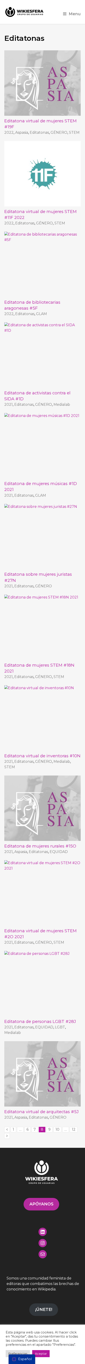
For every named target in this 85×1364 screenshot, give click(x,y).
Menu (75, 13)
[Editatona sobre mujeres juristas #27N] (42, 536)
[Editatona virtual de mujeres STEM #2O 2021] (42, 893)
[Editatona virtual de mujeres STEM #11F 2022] (42, 173)
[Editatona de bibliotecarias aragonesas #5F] (42, 264)
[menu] (22, 1359)
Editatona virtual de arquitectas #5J (41, 1111)
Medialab (61, 404)
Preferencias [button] (17, 1353)
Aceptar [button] (41, 1353)
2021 (8, 404)
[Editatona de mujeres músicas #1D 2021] (42, 445)
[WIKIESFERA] (24, 12)
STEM (74, 132)
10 (57, 1129)
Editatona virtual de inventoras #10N (42, 755)
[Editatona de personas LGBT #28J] (42, 983)
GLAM (41, 314)
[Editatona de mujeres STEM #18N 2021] (42, 627)
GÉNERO (59, 132)
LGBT (60, 1027)
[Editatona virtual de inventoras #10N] (42, 718)
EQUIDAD (59, 852)
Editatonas (39, 132)
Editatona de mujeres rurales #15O (40, 846)
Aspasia (21, 132)
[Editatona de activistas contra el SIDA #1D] (42, 355)
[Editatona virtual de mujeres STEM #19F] (42, 83)
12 (73, 1129)
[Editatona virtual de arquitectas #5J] (42, 1074)
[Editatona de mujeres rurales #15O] (42, 808)
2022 (9, 132)
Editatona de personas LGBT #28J (40, 1021)
